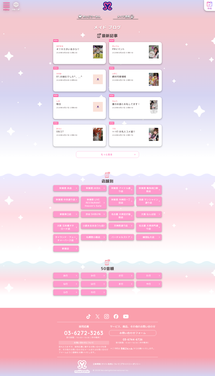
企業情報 (97, 364)
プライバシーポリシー (131, 364)
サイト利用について (111, 364)
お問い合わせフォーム (132, 333)
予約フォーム (127, 348)
